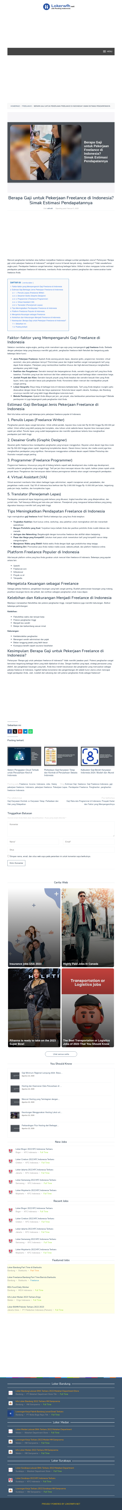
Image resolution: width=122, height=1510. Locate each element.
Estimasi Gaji (71, 783)
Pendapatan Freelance (78, 787)
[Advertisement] (61, 34)
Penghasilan (94, 787)
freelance (82, 783)
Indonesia (41, 783)
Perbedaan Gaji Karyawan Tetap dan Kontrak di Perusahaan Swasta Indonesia (60, 772)
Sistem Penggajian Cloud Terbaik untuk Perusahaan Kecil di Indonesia (23, 772)
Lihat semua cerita (61, 1054)
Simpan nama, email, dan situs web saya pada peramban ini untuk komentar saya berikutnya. (50, 856)
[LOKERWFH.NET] (61, 6)
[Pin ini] (20, 731)
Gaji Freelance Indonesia (97, 783)
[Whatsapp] (30, 731)
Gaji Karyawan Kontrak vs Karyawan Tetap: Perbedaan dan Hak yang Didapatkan (32, 801)
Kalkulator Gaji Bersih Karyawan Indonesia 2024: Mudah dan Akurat (97, 771)
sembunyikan (27, 283)
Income (32, 783)
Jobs (48, 783)
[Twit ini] (15, 731)
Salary (54, 783)
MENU (109, 51)
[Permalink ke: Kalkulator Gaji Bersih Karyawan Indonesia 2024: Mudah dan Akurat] (98, 756)
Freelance (23, 783)
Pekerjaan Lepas (60, 787)
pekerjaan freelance (43, 787)
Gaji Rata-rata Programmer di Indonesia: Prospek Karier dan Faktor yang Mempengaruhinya (91, 801)
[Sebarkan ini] (9, 731)
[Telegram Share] (25, 731)
